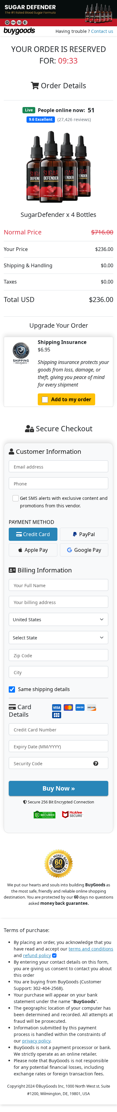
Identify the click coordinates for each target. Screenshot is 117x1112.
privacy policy (36, 1041)
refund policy (37, 955)
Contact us (102, 31)
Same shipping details (44, 689)
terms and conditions (91, 949)
